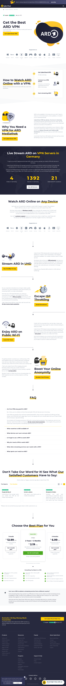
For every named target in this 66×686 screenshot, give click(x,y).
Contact (52, 640)
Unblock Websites (38, 643)
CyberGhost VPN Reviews (40, 638)
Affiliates (20, 659)
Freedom (20, 664)
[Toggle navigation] (63, 6)
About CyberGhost (54, 638)
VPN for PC (4, 638)
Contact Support (37, 662)
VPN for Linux (5, 649)
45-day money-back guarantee (10, 304)
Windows (25, 210)
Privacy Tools (21, 643)
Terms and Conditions (55, 643)
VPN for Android (5, 643)
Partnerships (21, 669)
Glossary (20, 651)
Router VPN (5, 651)
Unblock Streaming (9, 9)
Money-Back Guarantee (23, 645)
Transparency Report (22, 642)
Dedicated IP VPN (38, 645)
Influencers (20, 660)
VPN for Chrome (6, 640)
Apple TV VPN (5, 647)
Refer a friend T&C (54, 645)
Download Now (37, 642)
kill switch (38, 333)
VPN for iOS (4, 655)
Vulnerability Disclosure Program (23, 667)
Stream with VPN (38, 647)
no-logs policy (12, 370)
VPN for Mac (5, 642)
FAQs (35, 660)
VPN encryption (17, 296)
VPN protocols (52, 260)
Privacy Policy (53, 642)
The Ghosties (13, 484)
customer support (20, 216)
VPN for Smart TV (6, 653)
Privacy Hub (20, 640)
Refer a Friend (21, 662)
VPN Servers (21, 649)
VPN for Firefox (5, 645)
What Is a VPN (21, 638)
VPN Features (21, 647)
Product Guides (37, 659)
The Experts (4, 484)
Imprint (51, 647)
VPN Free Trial (37, 640)
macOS (30, 210)
